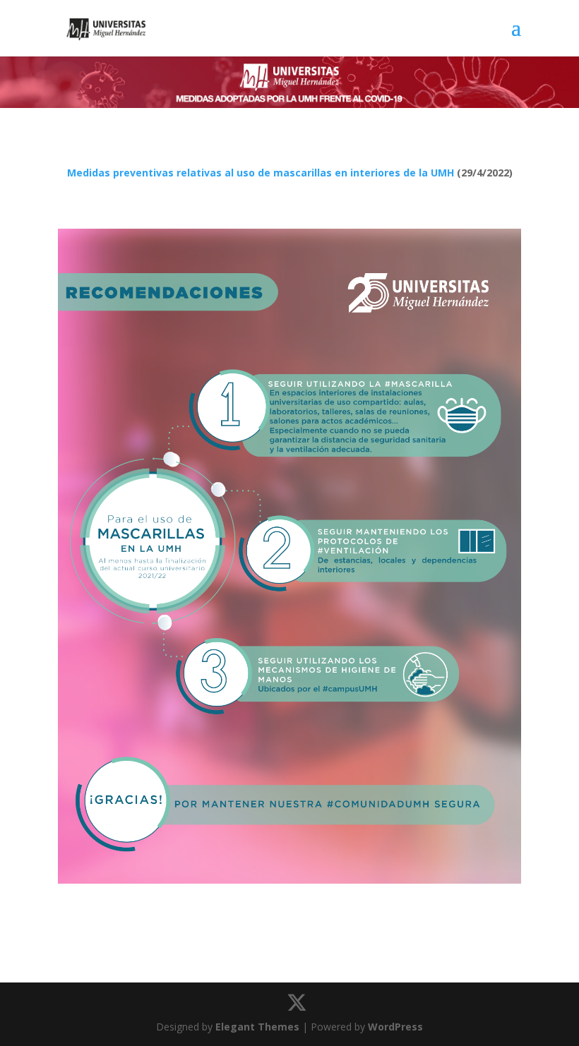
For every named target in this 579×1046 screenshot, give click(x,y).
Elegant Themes (257, 1026)
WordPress (395, 1026)
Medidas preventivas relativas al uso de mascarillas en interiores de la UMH (260, 172)
